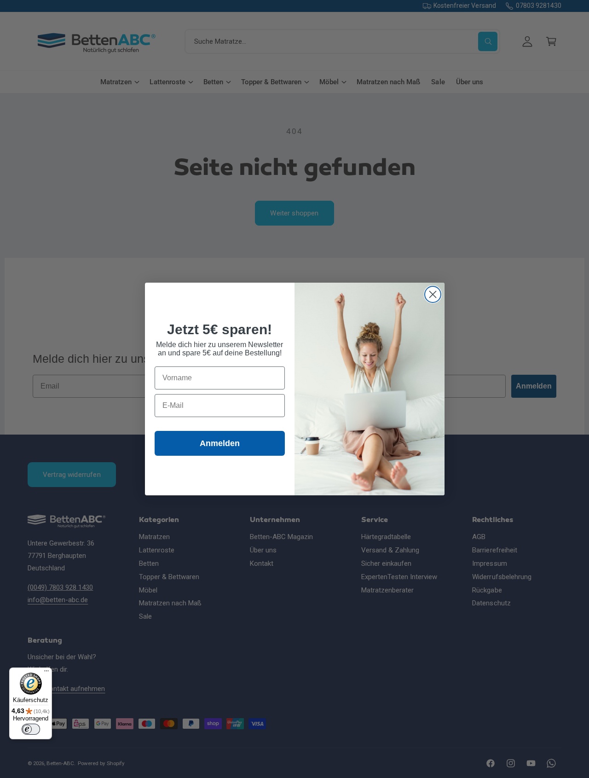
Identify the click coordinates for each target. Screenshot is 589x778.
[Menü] (46, 673)
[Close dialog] (433, 294)
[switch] (31, 729)
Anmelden (220, 443)
